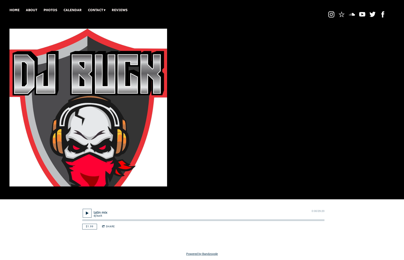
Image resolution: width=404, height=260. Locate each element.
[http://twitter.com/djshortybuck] (372, 14)
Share (110, 226)
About (31, 10)
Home (14, 10)
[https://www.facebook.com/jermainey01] (383, 14)
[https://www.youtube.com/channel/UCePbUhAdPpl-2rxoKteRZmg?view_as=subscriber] (362, 14)
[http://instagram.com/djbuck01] (331, 14)
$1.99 (89, 226)
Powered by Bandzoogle (202, 254)
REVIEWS (120, 10)
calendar (73, 10)
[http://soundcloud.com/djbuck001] (352, 14)
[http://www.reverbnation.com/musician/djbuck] (342, 14)
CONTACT (95, 10)
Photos (50, 10)
